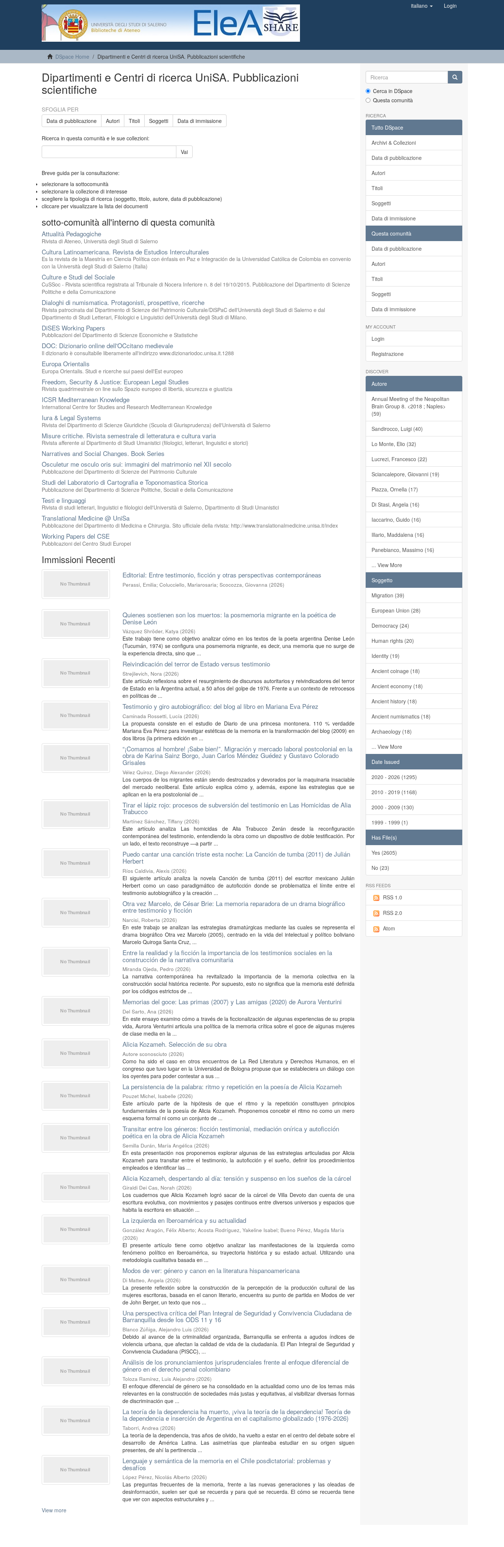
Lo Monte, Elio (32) (394, 443)
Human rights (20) (393, 640)
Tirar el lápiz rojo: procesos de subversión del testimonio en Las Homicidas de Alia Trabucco (236, 808)
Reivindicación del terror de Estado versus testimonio (196, 663)
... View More (387, 565)
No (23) (380, 867)
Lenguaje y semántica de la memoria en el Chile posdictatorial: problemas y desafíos (226, 1464)
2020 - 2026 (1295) (394, 777)
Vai (184, 151)
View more (54, 1510)
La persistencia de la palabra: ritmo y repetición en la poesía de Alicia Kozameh (232, 1086)
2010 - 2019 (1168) (394, 792)
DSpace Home (72, 56)
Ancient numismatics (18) (401, 716)
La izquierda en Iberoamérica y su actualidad (184, 1220)
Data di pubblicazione (71, 120)
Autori (113, 120)
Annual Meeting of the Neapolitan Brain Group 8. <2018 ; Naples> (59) (410, 406)
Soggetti (158, 120)
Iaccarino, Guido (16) (396, 519)
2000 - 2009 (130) (393, 807)
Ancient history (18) (394, 701)
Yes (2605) (384, 852)
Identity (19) (386, 655)
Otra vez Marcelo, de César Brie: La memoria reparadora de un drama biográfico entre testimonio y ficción (233, 907)
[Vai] (455, 77)
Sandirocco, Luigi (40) (397, 428)
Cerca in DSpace (392, 91)
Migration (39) (388, 595)
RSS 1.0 (392, 897)
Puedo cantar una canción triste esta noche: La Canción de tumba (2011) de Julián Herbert (236, 857)
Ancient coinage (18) (396, 671)
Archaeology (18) (392, 731)
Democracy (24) (390, 625)
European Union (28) (396, 610)
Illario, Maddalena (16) (398, 534)
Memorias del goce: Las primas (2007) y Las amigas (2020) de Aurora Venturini (232, 1001)
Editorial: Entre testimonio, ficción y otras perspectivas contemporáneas (221, 574)
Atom (389, 928)
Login (378, 338)
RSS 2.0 (392, 912)
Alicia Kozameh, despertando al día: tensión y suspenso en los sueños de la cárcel (236, 1178)
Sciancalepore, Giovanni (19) (405, 474)
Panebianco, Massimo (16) (403, 549)
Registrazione (388, 353)
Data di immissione (199, 120)
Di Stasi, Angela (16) (396, 504)
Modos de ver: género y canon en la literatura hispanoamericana (211, 1270)
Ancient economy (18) (397, 686)
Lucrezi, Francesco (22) (399, 459)
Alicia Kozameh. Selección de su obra (174, 1044)
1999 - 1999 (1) (390, 822)
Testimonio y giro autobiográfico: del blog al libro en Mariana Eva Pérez (220, 706)
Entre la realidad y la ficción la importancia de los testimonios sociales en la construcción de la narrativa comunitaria (227, 956)
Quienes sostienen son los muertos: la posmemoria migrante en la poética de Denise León (229, 618)
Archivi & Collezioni (394, 142)
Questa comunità (393, 100)
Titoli (134, 120)
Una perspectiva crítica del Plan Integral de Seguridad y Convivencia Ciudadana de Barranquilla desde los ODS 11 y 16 (237, 1316)
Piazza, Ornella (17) (395, 489)
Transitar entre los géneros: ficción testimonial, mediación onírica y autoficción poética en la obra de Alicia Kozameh (230, 1132)
